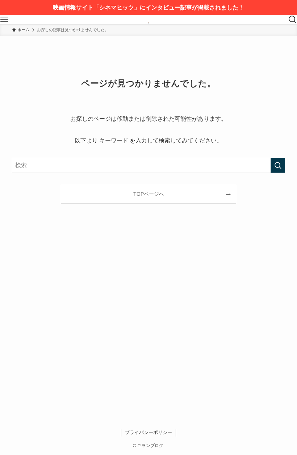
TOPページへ (148, 194)
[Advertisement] (148, 321)
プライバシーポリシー (148, 432)
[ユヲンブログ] (148, 19)
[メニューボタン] (4, 19)
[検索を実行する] (278, 165)
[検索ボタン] (292, 19)
